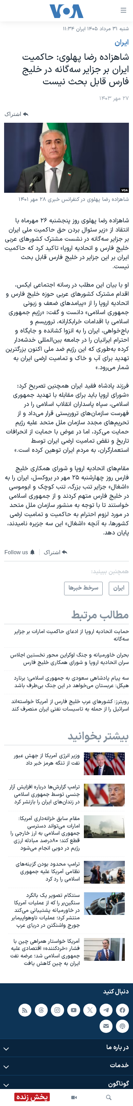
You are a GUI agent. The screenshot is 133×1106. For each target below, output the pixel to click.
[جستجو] (109, 1097)
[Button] (16, 114)
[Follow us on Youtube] (73, 1010)
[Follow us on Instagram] (57, 1010)
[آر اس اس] (24, 1010)
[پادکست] (122, 1026)
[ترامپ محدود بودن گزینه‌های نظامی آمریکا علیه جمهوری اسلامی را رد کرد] (104, 872)
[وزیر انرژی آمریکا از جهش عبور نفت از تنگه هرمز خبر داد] (104, 763)
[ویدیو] (74, 1097)
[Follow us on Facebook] (122, 1010)
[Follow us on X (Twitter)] (89, 1010)
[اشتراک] (106, 1026)
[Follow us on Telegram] (106, 1010)
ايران (122, 42)
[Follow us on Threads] (41, 1010)
